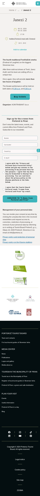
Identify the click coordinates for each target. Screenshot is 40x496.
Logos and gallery (8, 361)
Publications (6, 357)
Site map (20, 480)
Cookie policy (20, 470)
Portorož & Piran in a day (10, 407)
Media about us (7, 365)
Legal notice (20, 459)
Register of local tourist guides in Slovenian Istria (18, 381)
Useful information (8, 403)
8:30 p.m (27, 89)
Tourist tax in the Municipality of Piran (14, 376)
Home (11, 10)
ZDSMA (20, 490)
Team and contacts (8, 338)
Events (4, 398)
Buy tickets (20, 97)
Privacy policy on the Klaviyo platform (17, 242)
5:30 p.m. (16, 89)
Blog (3, 411)
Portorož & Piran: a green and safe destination (18, 385)
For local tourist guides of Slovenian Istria (16, 342)
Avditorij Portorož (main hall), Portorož (22, 39)
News (3, 354)
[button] (38, 3)
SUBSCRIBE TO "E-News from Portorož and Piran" (20, 199)
